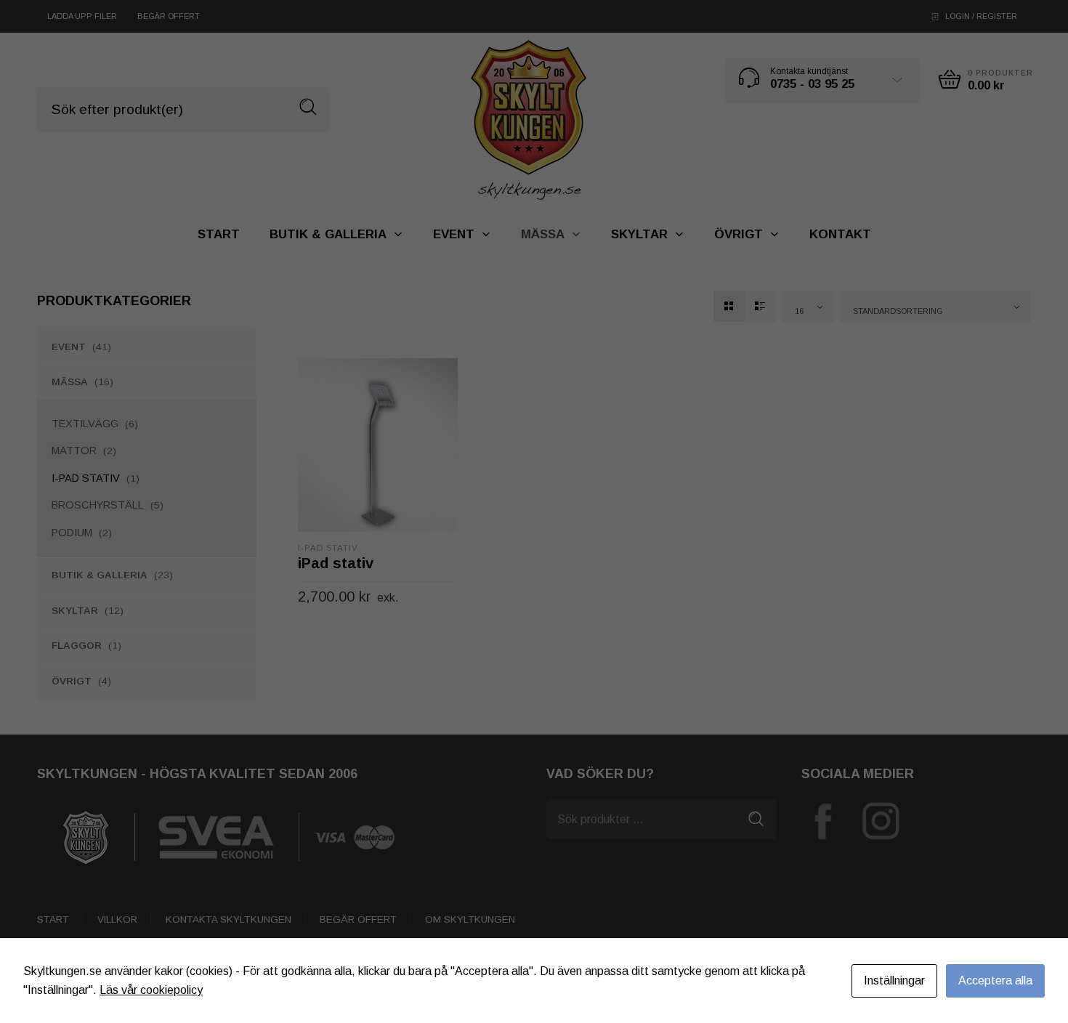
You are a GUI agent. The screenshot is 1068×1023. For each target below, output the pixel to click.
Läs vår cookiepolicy (151, 990)
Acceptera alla (995, 980)
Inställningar (894, 980)
